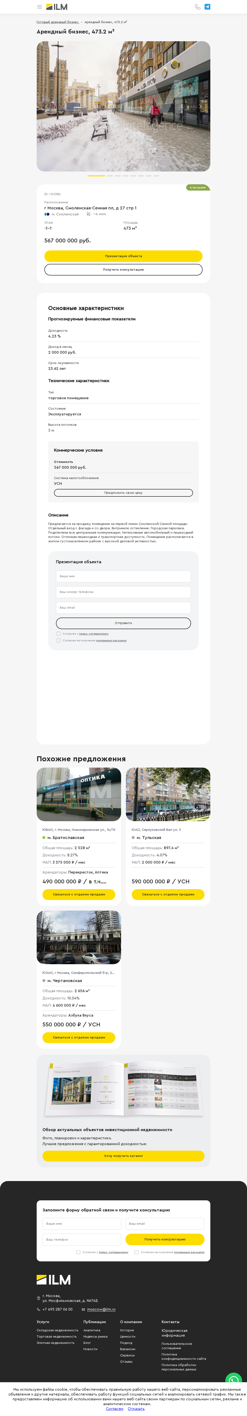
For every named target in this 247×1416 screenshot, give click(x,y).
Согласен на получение (95, 640)
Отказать (136, 1409)
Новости (90, 1349)
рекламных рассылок (111, 640)
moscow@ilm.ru (101, 1309)
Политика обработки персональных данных (179, 1367)
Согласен (114, 1409)
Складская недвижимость (57, 1330)
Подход (126, 1343)
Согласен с (85, 633)
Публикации (94, 1322)
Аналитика (91, 1330)
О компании (131, 1322)
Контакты (170, 1322)
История (127, 1330)
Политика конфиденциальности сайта (184, 1357)
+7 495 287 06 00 (57, 1309)
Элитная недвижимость (56, 1343)
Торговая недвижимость (57, 1336)
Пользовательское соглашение (177, 1346)
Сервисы (127, 1355)
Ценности (127, 1336)
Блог (87, 1343)
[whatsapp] (233, 1381)
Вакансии (127, 1349)
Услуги (43, 1322)
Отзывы (126, 1361)
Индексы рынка (95, 1336)
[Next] (200, 106)
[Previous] (46, 106)
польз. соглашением (93, 633)
